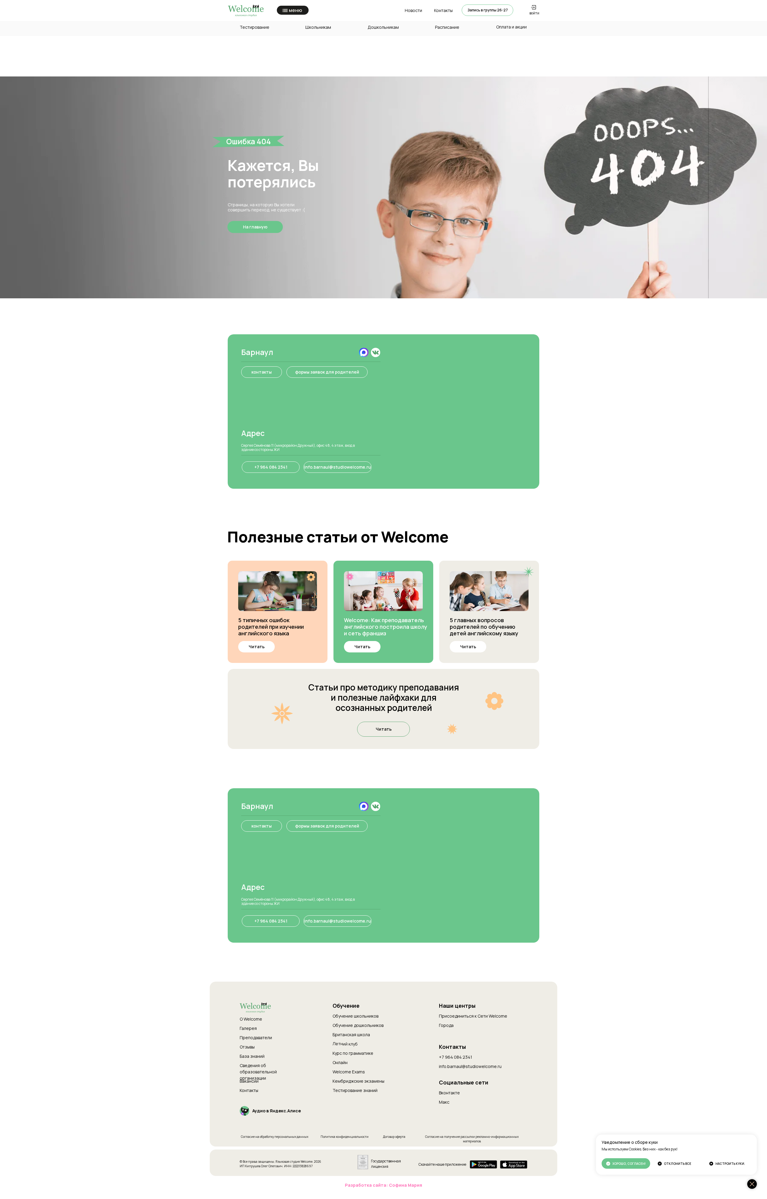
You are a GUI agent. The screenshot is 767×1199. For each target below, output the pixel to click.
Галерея (248, 1028)
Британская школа (351, 1034)
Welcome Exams (349, 1072)
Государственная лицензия (386, 1164)
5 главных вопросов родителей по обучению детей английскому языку (484, 626)
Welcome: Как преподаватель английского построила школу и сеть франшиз (385, 626)
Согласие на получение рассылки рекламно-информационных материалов (472, 1139)
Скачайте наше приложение (442, 1164)
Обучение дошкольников (358, 1025)
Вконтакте (449, 1093)
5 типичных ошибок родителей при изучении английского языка (271, 626)
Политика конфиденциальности (345, 1137)
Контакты (249, 1090)
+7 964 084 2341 (455, 1057)
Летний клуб (345, 1044)
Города (446, 1025)
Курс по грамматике (353, 1053)
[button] (487, 10)
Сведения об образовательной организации (258, 1072)
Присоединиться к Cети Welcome (473, 1016)
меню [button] (295, 10)
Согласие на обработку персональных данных (274, 1137)
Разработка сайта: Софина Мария (383, 1185)
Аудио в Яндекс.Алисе (276, 1111)
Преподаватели (256, 1037)
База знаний (252, 1056)
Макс (444, 1102)
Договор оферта (394, 1137)
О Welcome (251, 1019)
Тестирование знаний (355, 1090)
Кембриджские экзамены (358, 1081)
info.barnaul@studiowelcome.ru (470, 1066)
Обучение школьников (355, 1016)
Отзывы (247, 1047)
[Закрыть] (752, 1184)
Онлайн (340, 1062)
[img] (375, 352)
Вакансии (249, 1081)
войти (534, 13)
